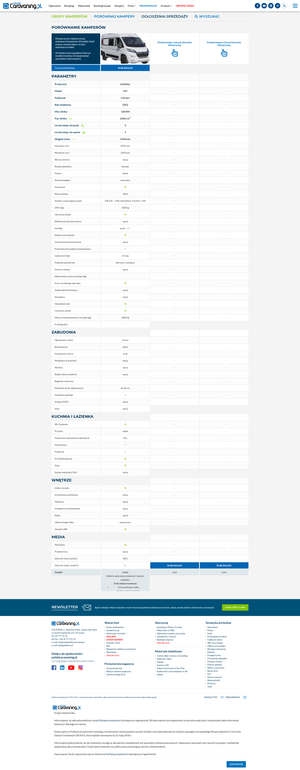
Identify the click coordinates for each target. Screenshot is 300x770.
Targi (209, 686)
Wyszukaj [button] (209, 16)
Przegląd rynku (214, 655)
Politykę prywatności (109, 720)
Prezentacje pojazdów (217, 658)
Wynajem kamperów (216, 649)
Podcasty (211, 683)
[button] (166, 6)
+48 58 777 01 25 (67, 639)
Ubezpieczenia (112, 655)
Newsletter (111, 652)
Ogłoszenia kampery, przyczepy (171, 633)
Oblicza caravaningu (216, 646)
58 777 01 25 (61, 636)
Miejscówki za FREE (166, 630)
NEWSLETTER (65, 607)
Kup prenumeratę (114, 668)
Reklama (111, 636)
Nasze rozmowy (214, 677)
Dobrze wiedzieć (214, 664)
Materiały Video (164, 659)
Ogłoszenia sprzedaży (164, 16)
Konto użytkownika (115, 627)
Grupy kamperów (70, 16)
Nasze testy (212, 671)
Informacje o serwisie (115, 633)
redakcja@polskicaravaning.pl (71, 642)
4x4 (209, 674)
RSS (108, 646)
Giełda (160, 674)
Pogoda (160, 662)
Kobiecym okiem (214, 639)
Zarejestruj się (112, 630)
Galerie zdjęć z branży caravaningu (172, 656)
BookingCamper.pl (165, 639)
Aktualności (212, 627)
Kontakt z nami (113, 643)
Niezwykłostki (213, 680)
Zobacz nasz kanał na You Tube (171, 668)
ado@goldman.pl (65, 645)
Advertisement (114, 639)
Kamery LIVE (163, 665)
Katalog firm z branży (166, 636)
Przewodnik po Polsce (217, 636)
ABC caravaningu (215, 643)
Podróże (211, 652)
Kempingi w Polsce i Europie (169, 627)
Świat (209, 633)
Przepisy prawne (214, 661)
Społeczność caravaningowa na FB (172, 671)
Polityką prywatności (116, 754)
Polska (210, 630)
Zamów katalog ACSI (115, 674)
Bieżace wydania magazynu (118, 671)
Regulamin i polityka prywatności (121, 649)
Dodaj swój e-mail (235, 607)
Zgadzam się (236, 764)
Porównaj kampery (114, 16)
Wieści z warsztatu (215, 668)
